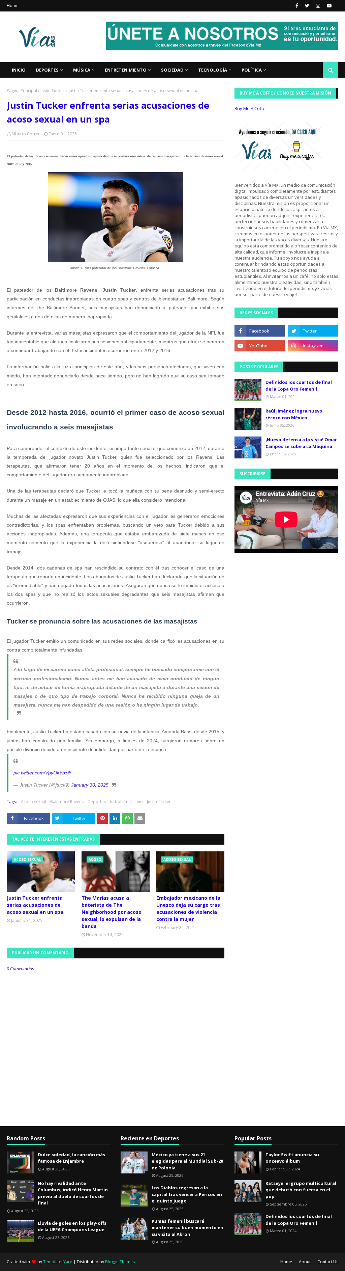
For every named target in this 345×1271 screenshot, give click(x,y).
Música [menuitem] (81, 70)
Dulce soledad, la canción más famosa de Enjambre (71, 1157)
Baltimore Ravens (67, 801)
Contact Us (327, 1262)
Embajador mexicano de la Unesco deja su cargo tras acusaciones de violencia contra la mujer (188, 908)
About (305, 1262)
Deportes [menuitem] (47, 70)
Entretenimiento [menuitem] (126, 70)
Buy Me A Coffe (249, 108)
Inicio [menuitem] (19, 70)
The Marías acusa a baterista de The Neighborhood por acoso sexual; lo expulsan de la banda (112, 912)
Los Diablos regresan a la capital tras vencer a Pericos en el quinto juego (187, 1194)
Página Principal (22, 91)
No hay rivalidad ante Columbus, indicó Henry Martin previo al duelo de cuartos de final (73, 1193)
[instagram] (318, 5)
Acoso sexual (33, 801)
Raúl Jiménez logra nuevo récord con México (293, 414)
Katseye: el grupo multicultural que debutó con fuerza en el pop (300, 1189)
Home (13, 5)
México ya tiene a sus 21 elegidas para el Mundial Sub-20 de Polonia (187, 1161)
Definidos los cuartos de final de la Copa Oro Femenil (298, 385)
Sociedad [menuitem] (172, 70)
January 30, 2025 (89, 785)
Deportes (97, 801)
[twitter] (307, 5)
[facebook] (297, 5)
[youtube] (328, 5)
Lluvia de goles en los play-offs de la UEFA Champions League (72, 1226)
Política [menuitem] (252, 70)
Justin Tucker (52, 91)
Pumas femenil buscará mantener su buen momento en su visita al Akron (187, 1227)
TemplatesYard (57, 1262)
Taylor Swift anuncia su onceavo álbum (292, 1157)
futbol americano (126, 801)
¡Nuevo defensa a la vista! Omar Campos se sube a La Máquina (301, 442)
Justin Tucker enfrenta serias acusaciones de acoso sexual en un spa (35, 905)
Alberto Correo (26, 134)
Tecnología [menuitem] (212, 70)
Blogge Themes (120, 1262)
